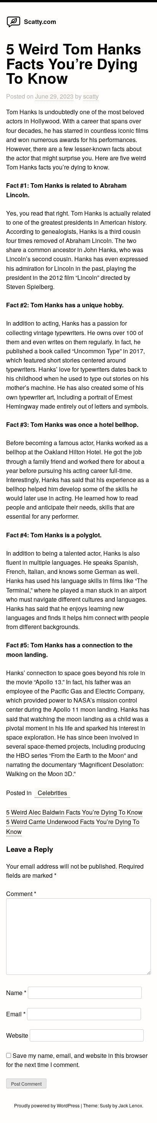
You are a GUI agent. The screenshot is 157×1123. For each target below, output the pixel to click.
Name (16, 992)
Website (17, 1035)
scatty (91, 96)
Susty (105, 1105)
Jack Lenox (130, 1105)
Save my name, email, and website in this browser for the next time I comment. (76, 1060)
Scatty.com (40, 21)
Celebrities (52, 792)
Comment (21, 893)
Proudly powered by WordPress (47, 1105)
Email (16, 1014)
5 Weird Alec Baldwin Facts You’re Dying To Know (74, 812)
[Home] (13, 26)
